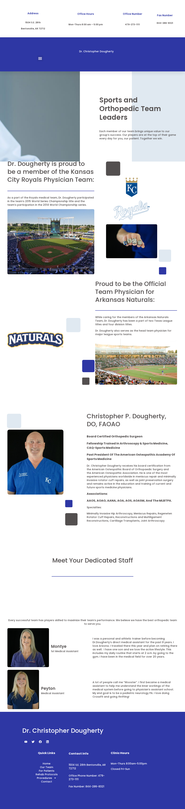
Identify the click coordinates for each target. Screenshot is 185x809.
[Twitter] (33, 741)
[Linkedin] (47, 741)
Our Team (46, 767)
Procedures (44, 778)
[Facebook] (40, 741)
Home (46, 763)
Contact (46, 781)
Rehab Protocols (47, 774)
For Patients (46, 771)
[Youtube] (25, 741)
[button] (40, 58)
